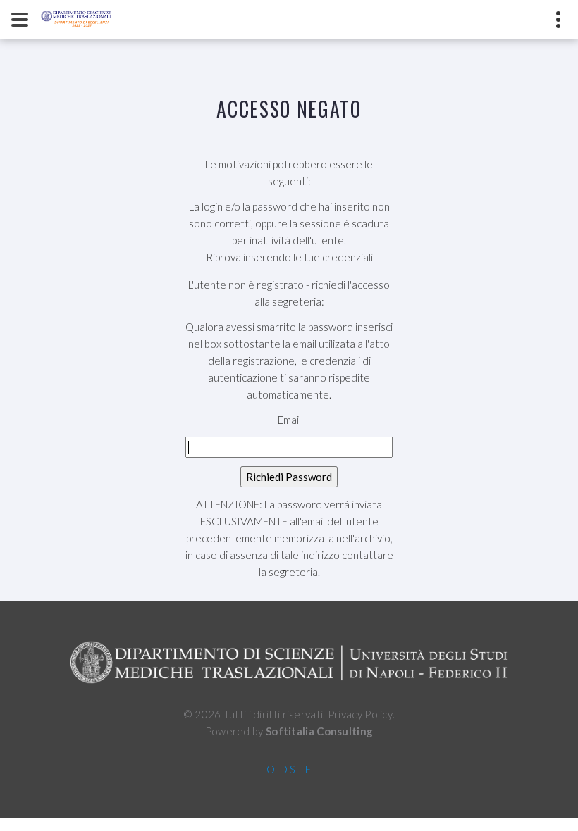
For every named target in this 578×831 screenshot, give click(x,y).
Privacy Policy (360, 714)
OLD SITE (288, 769)
